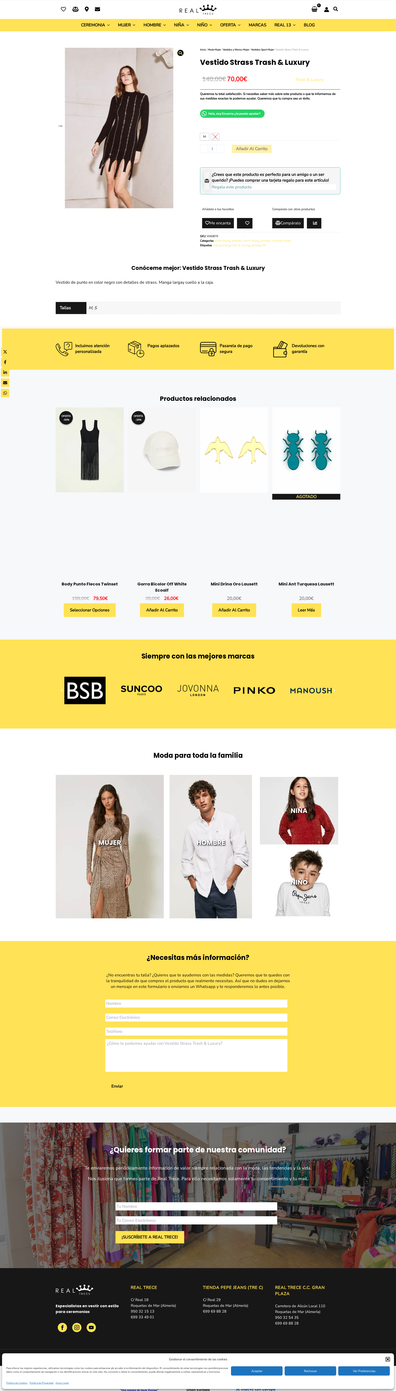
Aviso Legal (62, 1383)
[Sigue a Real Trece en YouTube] (91, 1330)
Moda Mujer (214, 49)
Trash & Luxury (309, 79)
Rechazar (310, 1371)
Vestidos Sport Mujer (262, 49)
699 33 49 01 (142, 1317)
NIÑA (299, 810)
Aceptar (256, 1371)
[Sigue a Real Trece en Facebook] (63, 1330)
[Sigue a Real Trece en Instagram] (77, 1330)
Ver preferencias (364, 1371)
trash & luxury (240, 245)
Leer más (306, 610)
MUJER (109, 842)
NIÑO (299, 882)
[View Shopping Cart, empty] (314, 9)
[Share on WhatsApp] (5, 393)
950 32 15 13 (142, 1311)
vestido (255, 245)
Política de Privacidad (41, 1383)
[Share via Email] (5, 383)
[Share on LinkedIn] (5, 372)
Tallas (203, 129)
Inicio (203, 49)
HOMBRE (211, 842)
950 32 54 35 (287, 1317)
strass (226, 245)
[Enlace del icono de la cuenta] (326, 9)
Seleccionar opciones (90, 610)
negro (216, 245)
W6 (263, 245)
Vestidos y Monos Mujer (236, 49)
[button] (388, 1359)
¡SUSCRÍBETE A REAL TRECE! (150, 1237)
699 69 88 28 (214, 1311)
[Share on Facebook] (5, 362)
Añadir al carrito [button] (162, 610)
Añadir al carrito (252, 149)
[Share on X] (5, 352)
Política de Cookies (16, 1383)
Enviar (117, 1086)
